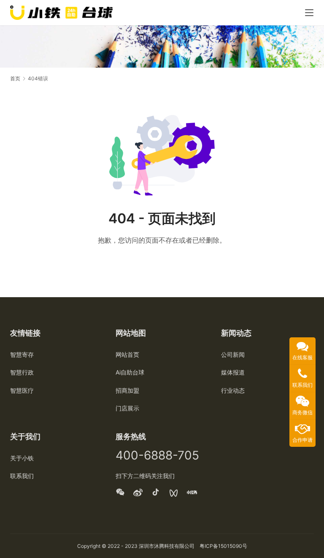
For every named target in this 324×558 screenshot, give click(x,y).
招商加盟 (127, 390)
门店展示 (127, 408)
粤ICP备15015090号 (223, 546)
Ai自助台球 (130, 372)
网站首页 (127, 354)
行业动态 (233, 390)
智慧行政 (22, 372)
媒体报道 (233, 372)
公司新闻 (233, 354)
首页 (15, 78)
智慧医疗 (22, 390)
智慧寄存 (22, 354)
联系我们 (22, 475)
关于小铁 (22, 458)
